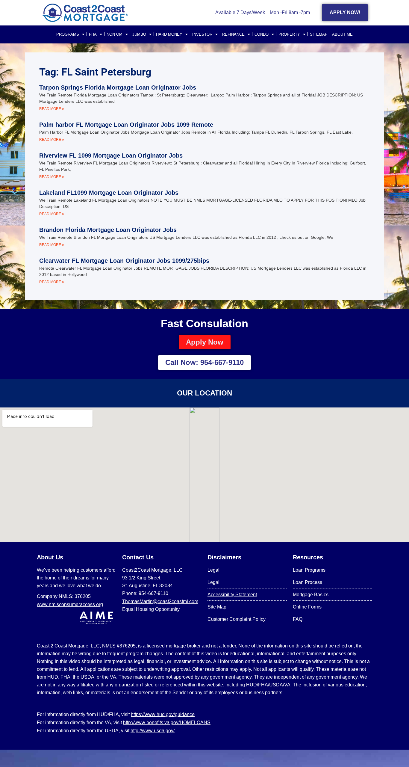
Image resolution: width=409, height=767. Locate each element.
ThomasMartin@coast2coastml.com (160, 601)
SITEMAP (319, 34)
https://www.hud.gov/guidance (163, 714)
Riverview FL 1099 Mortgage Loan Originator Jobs (111, 155)
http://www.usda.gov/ (153, 730)
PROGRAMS (67, 34)
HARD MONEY (169, 34)
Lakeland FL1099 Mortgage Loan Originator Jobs (108, 192)
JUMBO (139, 34)
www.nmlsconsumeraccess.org (70, 604)
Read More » (51, 109)
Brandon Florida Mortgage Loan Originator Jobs (108, 230)
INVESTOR (202, 34)
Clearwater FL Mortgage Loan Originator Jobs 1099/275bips (124, 260)
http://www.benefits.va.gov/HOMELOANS (166, 722)
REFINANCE (233, 34)
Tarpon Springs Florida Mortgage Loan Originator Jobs (117, 87)
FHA (93, 34)
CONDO (262, 34)
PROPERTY (289, 34)
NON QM (114, 34)
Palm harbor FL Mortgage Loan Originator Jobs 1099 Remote (126, 124)
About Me (342, 34)
